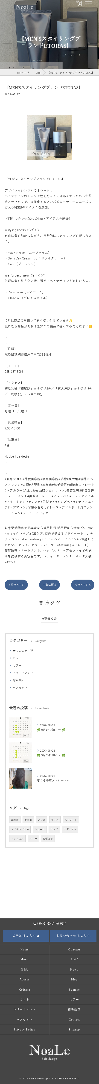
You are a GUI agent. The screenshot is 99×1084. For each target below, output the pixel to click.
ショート (40, 829)
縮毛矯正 (19, 680)
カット (17, 658)
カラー (17, 665)
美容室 (28, 820)
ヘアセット (20, 687)
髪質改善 (48, 838)
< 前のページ (16, 585)
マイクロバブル (20, 829)
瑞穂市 (15, 820)
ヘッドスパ (17, 838)
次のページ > (83, 585)
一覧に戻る (49, 585)
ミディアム (70, 829)
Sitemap (74, 1029)
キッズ (55, 820)
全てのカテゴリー (25, 650)
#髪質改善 (49, 618)
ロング (54, 829)
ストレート (70, 820)
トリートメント (23, 672)
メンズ (41, 820)
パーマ (33, 838)
